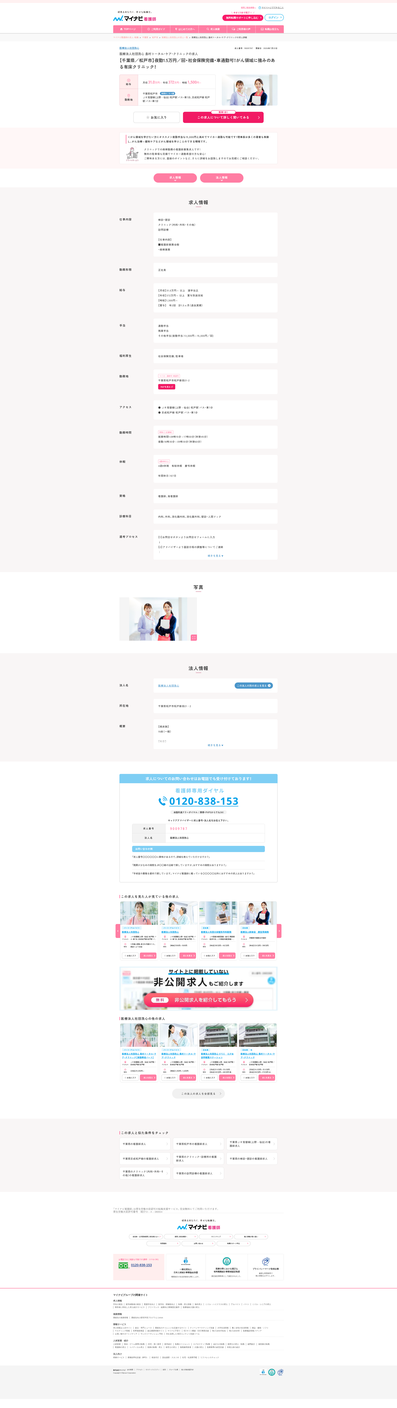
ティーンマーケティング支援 (202, 1328)
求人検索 (215, 29)
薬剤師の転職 (264, 1344)
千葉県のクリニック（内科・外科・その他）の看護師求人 (143, 1173)
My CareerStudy (219, 1331)
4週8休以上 (164, 461)
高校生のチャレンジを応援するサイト (171, 1328)
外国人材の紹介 (233, 1347)
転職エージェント (182, 1344)
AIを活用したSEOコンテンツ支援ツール (183, 1334)
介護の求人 (199, 1347)
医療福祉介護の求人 (191, 1307)
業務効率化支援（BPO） (138, 1357)
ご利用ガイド (158, 29)
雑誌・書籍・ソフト (260, 1328)
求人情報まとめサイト (122, 1328)
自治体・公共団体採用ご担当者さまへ (146, 1236)
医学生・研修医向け (166, 1304)
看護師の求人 (120, 1347)
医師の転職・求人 (154, 1347)
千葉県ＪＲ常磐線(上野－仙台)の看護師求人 (250, 1144)
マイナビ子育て (174, 1331)
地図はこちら (166, 93)
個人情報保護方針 (187, 1369)
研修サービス (118, 1357)
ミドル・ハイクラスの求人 (216, 1304)
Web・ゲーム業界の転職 (134, 1344)
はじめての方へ (186, 29)
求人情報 (175, 177)
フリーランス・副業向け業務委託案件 (164, 1307)
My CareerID (234, 1331)
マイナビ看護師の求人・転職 (125, 37)
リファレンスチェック (209, 1357)
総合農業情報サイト (155, 1331)
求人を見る (148, 955)
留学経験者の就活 (133, 1304)
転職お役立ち (272, 29)
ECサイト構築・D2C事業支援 (196, 1331)
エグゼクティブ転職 (201, 1344)
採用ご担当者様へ (248, 8)
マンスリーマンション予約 (152, 1334)
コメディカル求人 (136, 1347)
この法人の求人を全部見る (198, 1093)
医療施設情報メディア (252, 1331)
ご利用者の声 (243, 29)
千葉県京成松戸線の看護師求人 (141, 1158)
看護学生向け (149, 1304)
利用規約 (163, 1243)
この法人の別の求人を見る (252, 685)
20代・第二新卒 (154, 1344)
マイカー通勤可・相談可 (169, 376)
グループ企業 (173, 1369)
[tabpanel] (250, 95)
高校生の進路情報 (120, 1318)
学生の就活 (118, 1304)
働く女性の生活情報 (240, 1328)
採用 (164, 1369)
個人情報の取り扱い (251, 1236)
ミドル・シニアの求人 (261, 1304)
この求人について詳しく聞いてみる (223, 116)
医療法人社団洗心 (129, 48)
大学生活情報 (223, 1328)
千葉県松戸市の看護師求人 (191, 1144)
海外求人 (198, 1304)
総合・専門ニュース (143, 1328)
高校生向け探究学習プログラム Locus (147, 1318)
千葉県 (145, 37)
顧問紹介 (251, 1344)
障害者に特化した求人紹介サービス (130, 1307)
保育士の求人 (171, 1347)
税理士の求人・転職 (236, 1344)
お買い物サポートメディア (126, 1334)
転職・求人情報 (184, 1304)
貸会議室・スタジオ (170, 1357)
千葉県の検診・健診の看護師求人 (249, 1158)
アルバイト (235, 1304)
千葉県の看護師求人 (134, 1144)
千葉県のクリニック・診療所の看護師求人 (196, 1158)
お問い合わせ (198, 1243)
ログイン (274, 17)
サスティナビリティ (153, 1369)
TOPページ (130, 29)
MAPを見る (165, 386)
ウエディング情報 (122, 1331)
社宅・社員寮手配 (189, 1357)
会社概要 (130, 1369)
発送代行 (155, 1357)
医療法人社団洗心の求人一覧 (175, 37)
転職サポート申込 (233, 1243)
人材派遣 (117, 1344)
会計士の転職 (218, 1344)
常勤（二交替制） (165, 432)
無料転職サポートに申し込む (242, 17)
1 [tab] (250, 103)
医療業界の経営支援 (215, 1347)
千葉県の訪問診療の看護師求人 (194, 1173)
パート (246, 1304)
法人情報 (222, 177)
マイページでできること (273, 7)
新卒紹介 (168, 1344)
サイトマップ (216, 1236)
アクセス (139, 1369)
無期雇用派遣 (185, 1347)
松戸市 (155, 37)
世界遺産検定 (138, 1331)
